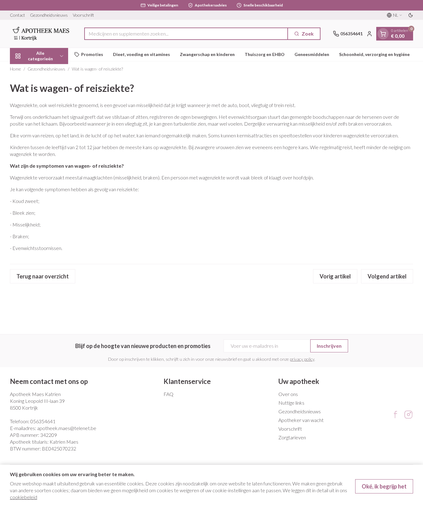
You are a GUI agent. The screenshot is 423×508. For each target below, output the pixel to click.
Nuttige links (291, 403)
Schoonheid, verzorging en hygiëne (374, 54)
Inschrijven (329, 346)
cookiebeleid (23, 497)
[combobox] (186, 34)
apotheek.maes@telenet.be (66, 428)
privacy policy (302, 359)
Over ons (288, 394)
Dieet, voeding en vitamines (141, 54)
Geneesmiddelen (311, 54)
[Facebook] (395, 414)
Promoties (92, 54)
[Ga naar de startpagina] (41, 34)
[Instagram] (408, 414)
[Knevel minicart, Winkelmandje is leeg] (383, 33)
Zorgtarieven (292, 437)
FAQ (168, 394)
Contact (17, 15)
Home (15, 68)
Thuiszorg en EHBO (265, 54)
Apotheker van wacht (301, 420)
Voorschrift (83, 15)
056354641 (42, 421)
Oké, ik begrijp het (384, 486)
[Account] (369, 34)
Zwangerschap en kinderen (207, 54)
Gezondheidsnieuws (49, 15)
